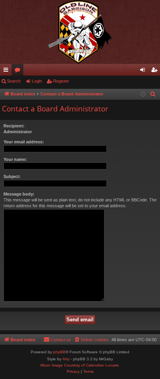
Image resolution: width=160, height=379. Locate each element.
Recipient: (13, 125)
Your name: (15, 159)
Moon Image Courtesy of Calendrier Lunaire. (80, 365)
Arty (66, 359)
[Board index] (80, 32)
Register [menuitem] (155, 71)
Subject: (12, 176)
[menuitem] (153, 94)
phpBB (59, 352)
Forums (19, 71)
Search (14, 81)
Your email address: (23, 141)
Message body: (19, 194)
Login (37, 81)
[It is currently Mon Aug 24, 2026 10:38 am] (143, 94)
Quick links (7, 71)
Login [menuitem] (144, 71)
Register (61, 81)
